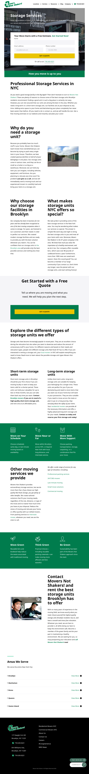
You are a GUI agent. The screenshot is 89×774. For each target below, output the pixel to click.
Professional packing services (58, 474)
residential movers (58, 406)
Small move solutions (56, 487)
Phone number (51, 46)
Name (16, 38)
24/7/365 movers (54, 478)
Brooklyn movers (17, 398)
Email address (19, 46)
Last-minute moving (55, 483)
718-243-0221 (49, 61)
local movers (45, 352)
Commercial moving (55, 491)
